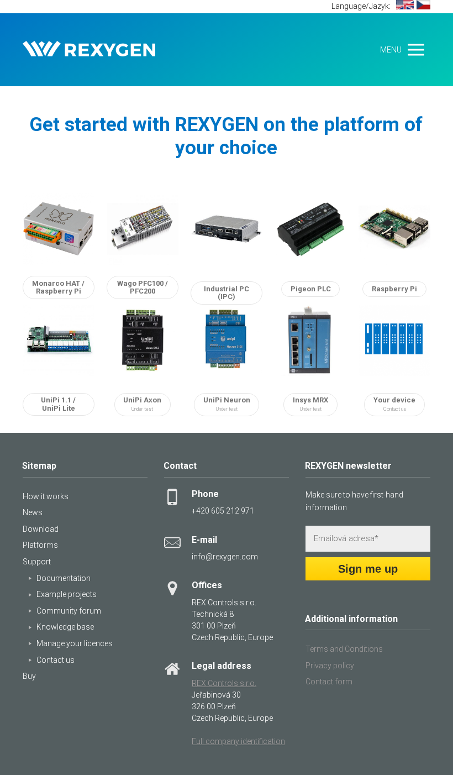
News (33, 512)
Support (37, 561)
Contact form (328, 681)
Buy (29, 676)
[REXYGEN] (89, 50)
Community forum (68, 610)
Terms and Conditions (344, 649)
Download (41, 529)
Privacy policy (329, 665)
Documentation (63, 578)
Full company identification (238, 741)
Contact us (55, 660)
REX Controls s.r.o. (224, 683)
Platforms (40, 545)
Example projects (66, 594)
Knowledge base (65, 626)
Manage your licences (74, 643)
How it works (46, 496)
